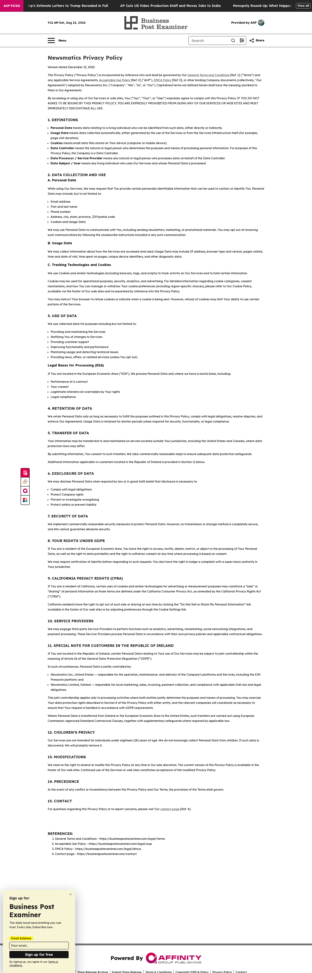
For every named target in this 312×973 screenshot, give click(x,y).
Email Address (21, 938)
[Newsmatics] (25, 500)
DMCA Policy (162, 80)
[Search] (233, 40)
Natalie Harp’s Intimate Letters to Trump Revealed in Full (59, 6)
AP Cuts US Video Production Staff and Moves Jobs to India (170, 6)
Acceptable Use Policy (114, 80)
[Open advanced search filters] (241, 40)
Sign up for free (39, 954)
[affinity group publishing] (25, 491)
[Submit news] (25, 472)
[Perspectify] (25, 481)
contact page (169, 809)
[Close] (70, 894)
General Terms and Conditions (208, 75)
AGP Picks (12, 6)
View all (303, 5)
